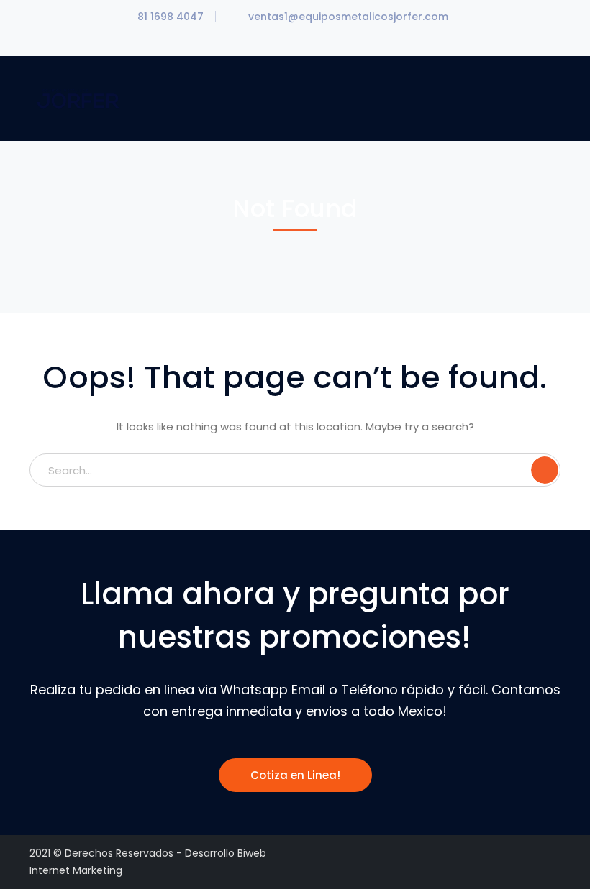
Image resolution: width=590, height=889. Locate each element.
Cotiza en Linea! (295, 775)
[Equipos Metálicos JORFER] (78, 97)
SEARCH (544, 470)
